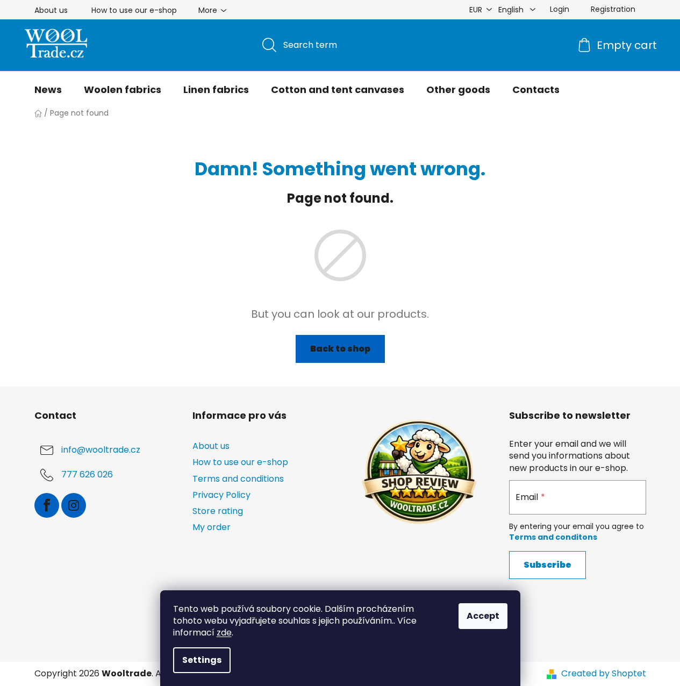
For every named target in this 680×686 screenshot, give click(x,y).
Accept (483, 616)
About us (51, 10)
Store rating (217, 511)
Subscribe (547, 565)
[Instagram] (73, 505)
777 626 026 (87, 475)
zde (224, 632)
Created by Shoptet (603, 674)
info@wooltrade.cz (100, 450)
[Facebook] (46, 505)
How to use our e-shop (134, 10)
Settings (201, 660)
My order (211, 527)
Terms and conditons (553, 537)
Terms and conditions (238, 479)
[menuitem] (48, 90)
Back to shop (340, 348)
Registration (613, 9)
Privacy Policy (221, 495)
